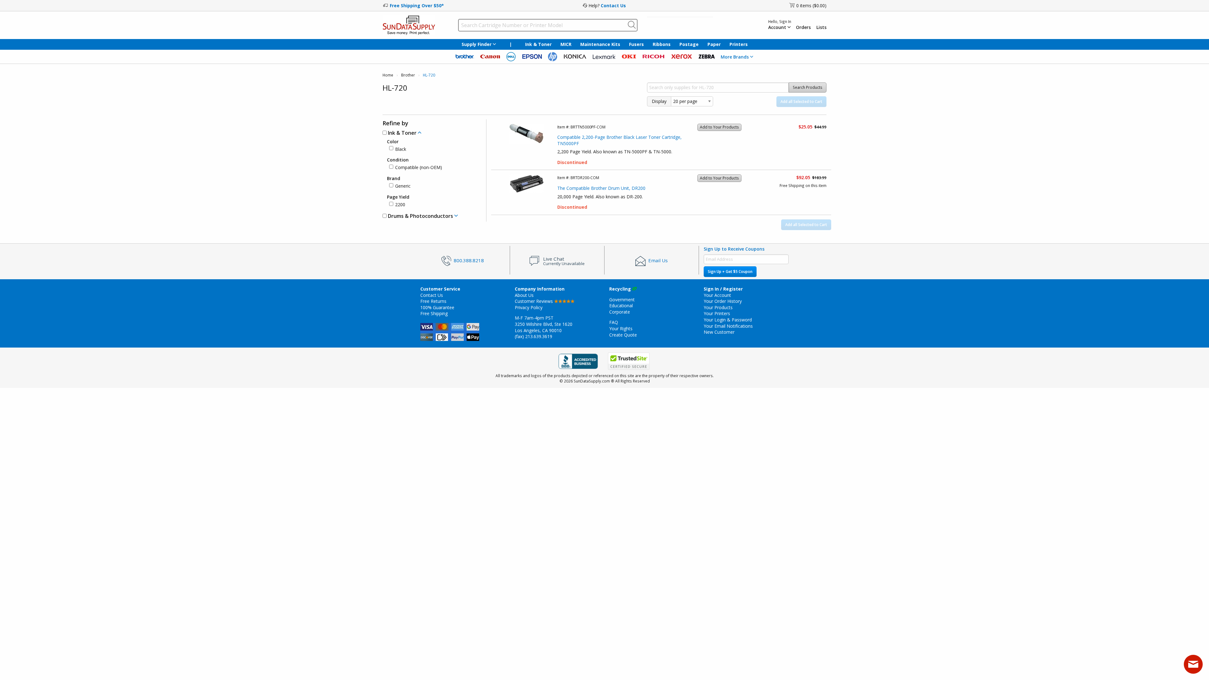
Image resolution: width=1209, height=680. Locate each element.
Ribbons (662, 44)
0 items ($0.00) (811, 5)
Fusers (636, 44)
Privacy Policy (528, 307)
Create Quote (623, 335)
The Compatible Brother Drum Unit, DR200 (601, 188)
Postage (689, 44)
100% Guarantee (437, 307)
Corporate (619, 312)
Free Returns (433, 301)
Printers (738, 44)
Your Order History (723, 301)
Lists (821, 27)
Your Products (718, 307)
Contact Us (613, 5)
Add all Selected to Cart (801, 101)
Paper (714, 44)
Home (388, 75)
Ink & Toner (538, 44)
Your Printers (717, 313)
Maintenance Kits (600, 44)
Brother (408, 75)
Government (622, 300)
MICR (565, 44)
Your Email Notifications (728, 326)
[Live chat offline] (1193, 664)
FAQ (613, 322)
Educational (621, 306)
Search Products (807, 87)
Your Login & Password (728, 320)
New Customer (719, 332)
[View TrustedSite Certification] (629, 361)
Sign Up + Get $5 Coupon (730, 271)
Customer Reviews (534, 301)
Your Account (717, 295)
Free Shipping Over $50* (417, 5)
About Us (524, 295)
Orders (803, 27)
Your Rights (621, 329)
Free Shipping (434, 313)
